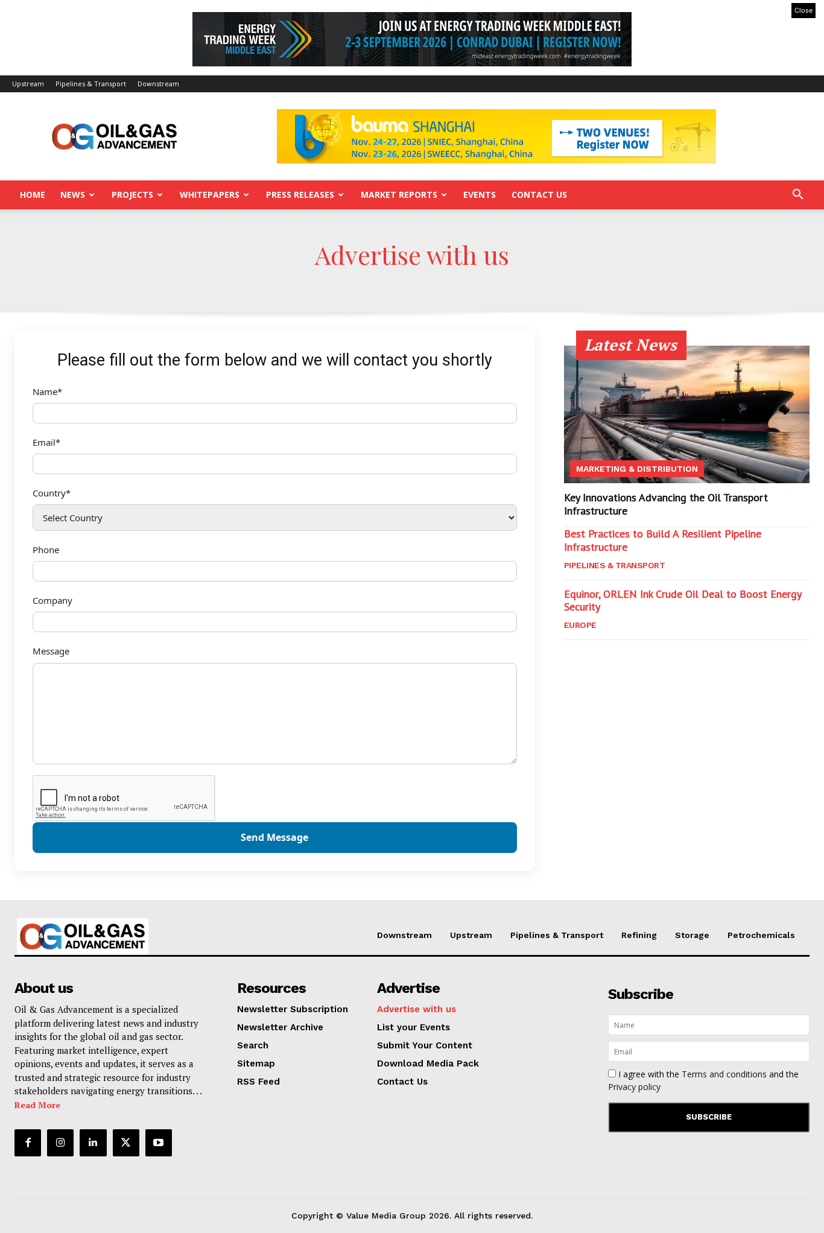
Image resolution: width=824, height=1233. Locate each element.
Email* (46, 442)
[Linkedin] (93, 1142)
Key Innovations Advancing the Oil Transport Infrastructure (666, 504)
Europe (580, 625)
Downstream (158, 83)
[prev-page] (571, 656)
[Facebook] (27, 1142)
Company (52, 600)
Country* (52, 493)
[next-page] (590, 656)
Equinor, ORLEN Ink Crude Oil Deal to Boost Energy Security (683, 600)
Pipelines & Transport (90, 83)
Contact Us (539, 194)
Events (479, 194)
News (72, 194)
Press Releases (300, 194)
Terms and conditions (724, 1074)
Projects (132, 194)
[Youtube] (158, 1142)
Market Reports (399, 194)
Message (51, 651)
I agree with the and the (703, 1080)
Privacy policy (634, 1086)
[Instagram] (60, 1142)
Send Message (274, 837)
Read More (37, 1105)
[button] (797, 195)
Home (32, 194)
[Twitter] (126, 1142)
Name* (47, 391)
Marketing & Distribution (637, 469)
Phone (46, 550)
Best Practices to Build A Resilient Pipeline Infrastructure (662, 540)
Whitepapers (209, 194)
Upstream (28, 83)
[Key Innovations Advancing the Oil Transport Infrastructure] (687, 414)
